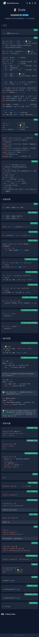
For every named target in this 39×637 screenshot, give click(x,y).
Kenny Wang (21, 635)
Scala (26, 18)
